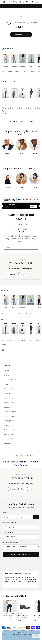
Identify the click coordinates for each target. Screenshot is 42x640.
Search (6, 371)
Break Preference (10, 542)
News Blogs (8, 443)
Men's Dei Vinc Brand (11, 380)
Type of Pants (9, 532)
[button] (4, 3)
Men (22, 274)
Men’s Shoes (8, 398)
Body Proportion (10, 522)
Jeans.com (17, 455)
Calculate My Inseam (21, 554)
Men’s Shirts (8, 439)
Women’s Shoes (9, 434)
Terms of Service (10, 411)
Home (6, 384)
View (4, 620)
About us (7, 375)
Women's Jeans (9, 389)
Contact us (7, 407)
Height (5, 513)
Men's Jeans (8, 393)
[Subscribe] (36, 247)
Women (12, 274)
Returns (6, 425)
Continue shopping (21, 34)
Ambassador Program (11, 430)
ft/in (36, 517)
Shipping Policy (9, 421)
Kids (30, 274)
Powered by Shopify (27, 455)
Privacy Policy (9, 416)
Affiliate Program (10, 402)
